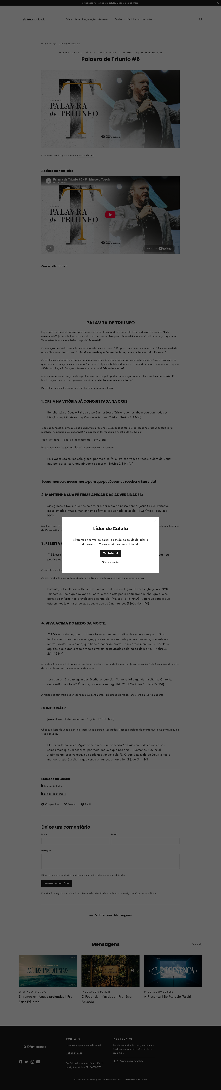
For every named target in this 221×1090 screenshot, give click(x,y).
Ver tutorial (110, 553)
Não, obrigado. (110, 562)
